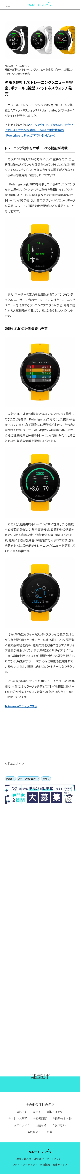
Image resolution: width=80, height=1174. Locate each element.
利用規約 (45, 1164)
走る (38, 1112)
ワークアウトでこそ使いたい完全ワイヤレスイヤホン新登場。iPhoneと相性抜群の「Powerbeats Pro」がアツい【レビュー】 (39, 130)
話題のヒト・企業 (41, 1132)
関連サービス (59, 1164)
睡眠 (45, 778)
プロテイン (23, 1125)
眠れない (60, 1125)
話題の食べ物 (63, 1118)
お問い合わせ (23, 1159)
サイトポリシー (55, 1159)
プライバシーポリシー (25, 1164)
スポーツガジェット (27, 778)
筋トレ (23, 1112)
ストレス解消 (18, 1118)
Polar (9, 778)
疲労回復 (41, 1118)
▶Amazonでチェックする (21, 706)
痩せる (42, 1125)
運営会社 (39, 1159)
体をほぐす (56, 1112)
